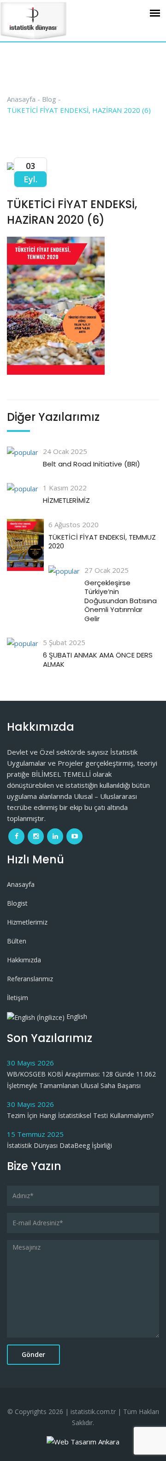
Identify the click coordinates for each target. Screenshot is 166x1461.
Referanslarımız (30, 978)
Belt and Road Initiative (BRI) (91, 464)
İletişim (17, 997)
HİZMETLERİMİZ (66, 500)
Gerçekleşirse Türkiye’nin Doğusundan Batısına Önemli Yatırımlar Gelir (120, 600)
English (76, 1016)
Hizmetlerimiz (27, 922)
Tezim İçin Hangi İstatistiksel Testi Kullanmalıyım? (80, 1115)
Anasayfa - (23, 99)
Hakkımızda (24, 959)
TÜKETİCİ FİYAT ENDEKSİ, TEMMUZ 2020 (102, 541)
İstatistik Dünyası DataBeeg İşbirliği (59, 1145)
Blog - (51, 99)
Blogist (17, 903)
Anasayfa (21, 884)
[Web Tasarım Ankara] (83, 1440)
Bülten (16, 941)
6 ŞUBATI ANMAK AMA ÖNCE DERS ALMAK (98, 659)
